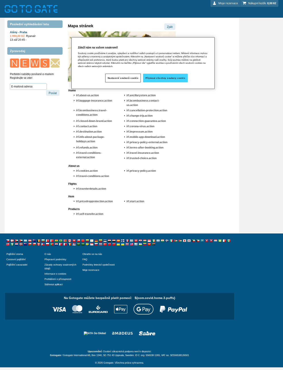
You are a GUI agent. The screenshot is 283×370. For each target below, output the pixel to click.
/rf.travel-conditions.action (92, 176)
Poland (47, 244)
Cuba (206, 241)
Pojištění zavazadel (16, 264)
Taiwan (109, 244)
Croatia (140, 241)
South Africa (153, 244)
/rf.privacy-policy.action (141, 170)
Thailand (100, 244)
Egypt (109, 241)
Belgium (38, 241)
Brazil (61, 241)
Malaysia (8, 244)
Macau (220, 241)
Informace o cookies (55, 273)
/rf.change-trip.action (139, 115)
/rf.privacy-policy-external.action (146, 142)
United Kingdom (127, 244)
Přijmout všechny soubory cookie (165, 78)
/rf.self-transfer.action (89, 214)
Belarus (65, 241)
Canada (69, 241)
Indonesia (149, 241)
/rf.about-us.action (87, 95)
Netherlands (16, 244)
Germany (96, 241)
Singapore (92, 244)
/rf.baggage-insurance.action (94, 100)
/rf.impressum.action (139, 131)
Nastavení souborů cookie (123, 78)
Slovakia (96, 244)
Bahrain (47, 241)
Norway (21, 244)
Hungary (145, 241)
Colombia (87, 241)
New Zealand (25, 244)
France (127, 241)
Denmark (12, 241)
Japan (184, 241)
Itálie (171, 241)
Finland (122, 241)
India (162, 241)
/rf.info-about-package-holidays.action (90, 139)
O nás (47, 254)
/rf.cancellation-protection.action (146, 110)
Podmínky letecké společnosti (98, 264)
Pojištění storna (14, 254)
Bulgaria (43, 241)
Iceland (167, 241)
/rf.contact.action (86, 126)
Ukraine (118, 244)
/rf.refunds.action (87, 147)
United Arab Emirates (16, 241)
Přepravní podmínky (55, 259)
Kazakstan (202, 241)
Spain (118, 241)
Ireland (153, 241)
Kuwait (193, 241)
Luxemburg (215, 241)
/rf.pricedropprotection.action (94, 201)
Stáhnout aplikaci (53, 284)
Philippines (43, 244)
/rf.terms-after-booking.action (144, 147)
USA (131, 244)
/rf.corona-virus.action (140, 126)
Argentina (25, 241)
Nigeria (12, 244)
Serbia (74, 244)
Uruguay (136, 244)
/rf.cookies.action (87, 170)
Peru (38, 244)
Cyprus (92, 241)
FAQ (84, 259)
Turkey (105, 244)
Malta (224, 241)
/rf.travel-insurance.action (142, 152)
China (83, 241)
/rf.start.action (135, 201)
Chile (78, 241)
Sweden (87, 244)
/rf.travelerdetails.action (91, 188)
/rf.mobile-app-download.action (145, 137)
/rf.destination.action (89, 131)
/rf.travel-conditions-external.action (88, 155)
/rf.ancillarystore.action (141, 95)
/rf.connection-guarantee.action (146, 121)
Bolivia (56, 241)
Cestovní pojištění (16, 259)
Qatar (61, 244)
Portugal (52, 244)
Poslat (53, 93)
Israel (158, 241)
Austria (30, 241)
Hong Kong (136, 241)
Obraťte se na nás (92, 254)
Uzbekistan (140, 244)
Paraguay (56, 244)
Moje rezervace (228, 3)
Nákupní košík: (262, 3)
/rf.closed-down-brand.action (94, 121)
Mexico (229, 241)
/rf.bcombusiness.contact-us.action (142, 103)
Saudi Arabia (78, 244)
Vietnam (149, 244)
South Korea (189, 241)
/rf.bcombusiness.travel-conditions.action (91, 112)
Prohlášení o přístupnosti (57, 279)
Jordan (176, 241)
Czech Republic (8, 241)
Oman (30, 244)
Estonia (105, 241)
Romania (69, 244)
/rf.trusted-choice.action (141, 158)
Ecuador (100, 241)
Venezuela (145, 244)
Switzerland (74, 241)
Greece (131, 241)
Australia (34, 241)
